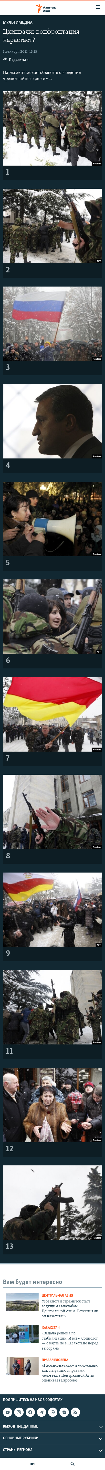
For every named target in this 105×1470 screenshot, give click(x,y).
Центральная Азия (57, 1296)
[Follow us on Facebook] (30, 1412)
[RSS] (75, 1412)
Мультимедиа (17, 22)
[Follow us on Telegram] (41, 1412)
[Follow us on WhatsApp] (52, 1412)
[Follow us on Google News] (64, 1412)
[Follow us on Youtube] (7, 1412)
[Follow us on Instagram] (18, 1412)
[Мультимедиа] (32, 1464)
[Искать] (72, 1464)
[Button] (16, 61)
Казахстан (51, 1328)
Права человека (55, 1360)
